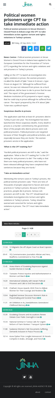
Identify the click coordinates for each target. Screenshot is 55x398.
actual (7, 43)
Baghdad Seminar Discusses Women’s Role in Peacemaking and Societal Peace (28, 296)
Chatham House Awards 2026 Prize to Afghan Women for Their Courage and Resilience (28, 289)
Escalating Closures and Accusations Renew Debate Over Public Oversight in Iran (27, 315)
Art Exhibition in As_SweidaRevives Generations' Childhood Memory (29, 303)
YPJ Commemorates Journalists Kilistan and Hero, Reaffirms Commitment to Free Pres (30, 255)
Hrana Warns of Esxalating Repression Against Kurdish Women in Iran (28, 267)
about (37, 392)
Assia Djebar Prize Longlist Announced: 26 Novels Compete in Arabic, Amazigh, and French (30, 337)
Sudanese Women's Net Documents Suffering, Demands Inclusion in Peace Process (28, 330)
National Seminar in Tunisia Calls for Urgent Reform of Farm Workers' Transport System (27, 323)
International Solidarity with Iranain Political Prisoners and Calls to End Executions (27, 282)
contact (48, 392)
